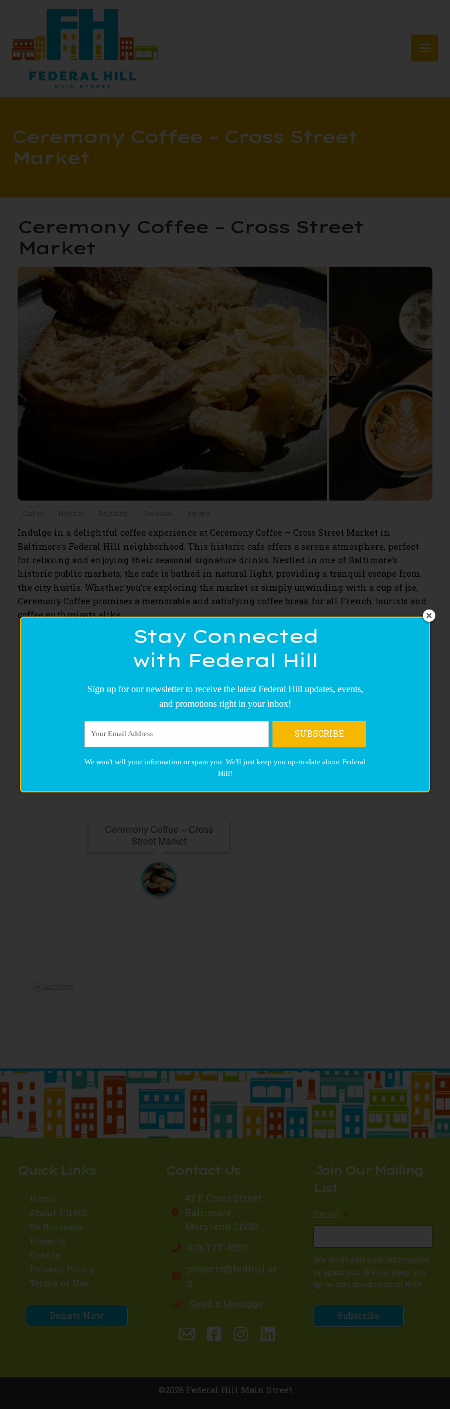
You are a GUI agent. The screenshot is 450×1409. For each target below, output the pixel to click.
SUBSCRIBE (319, 733)
